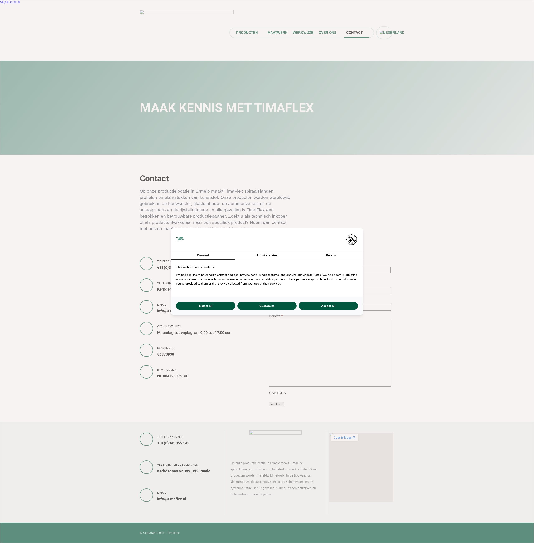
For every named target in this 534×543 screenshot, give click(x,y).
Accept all (328, 305)
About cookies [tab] (267, 255)
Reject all (205, 305)
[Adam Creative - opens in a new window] (351, 239)
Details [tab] (331, 255)
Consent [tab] (203, 255)
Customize (267, 305)
